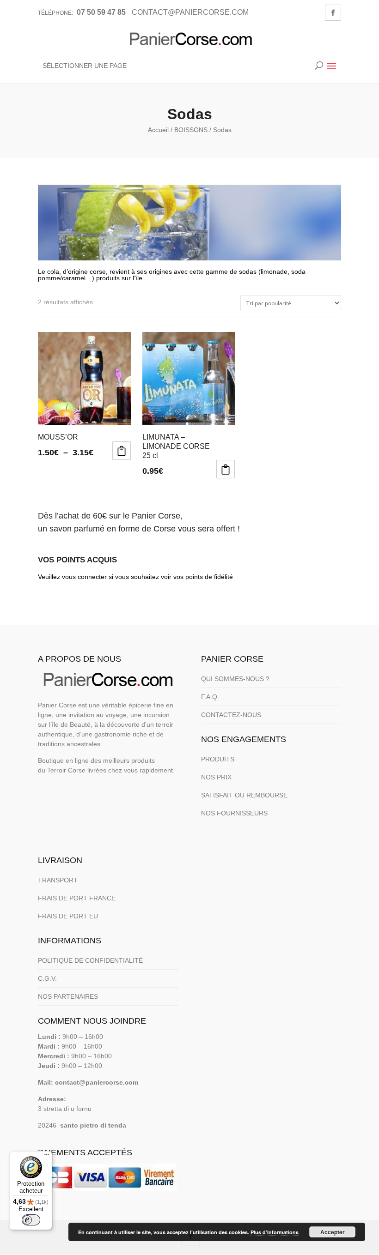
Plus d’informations (275, 1232)
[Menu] (46, 1156)
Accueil (158, 129)
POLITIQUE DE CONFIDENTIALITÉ (90, 960)
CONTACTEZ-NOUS (231, 714)
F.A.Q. (210, 696)
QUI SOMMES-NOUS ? (235, 678)
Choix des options (121, 450)
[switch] (31, 1219)
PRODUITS (217, 759)
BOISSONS (191, 129)
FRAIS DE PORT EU (68, 916)
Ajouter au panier (225, 469)
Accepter (332, 1232)
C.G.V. (47, 978)
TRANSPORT (58, 880)
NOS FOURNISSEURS (234, 813)
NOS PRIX (216, 777)
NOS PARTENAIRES (68, 996)
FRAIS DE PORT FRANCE (77, 898)
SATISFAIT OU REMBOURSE (244, 795)
